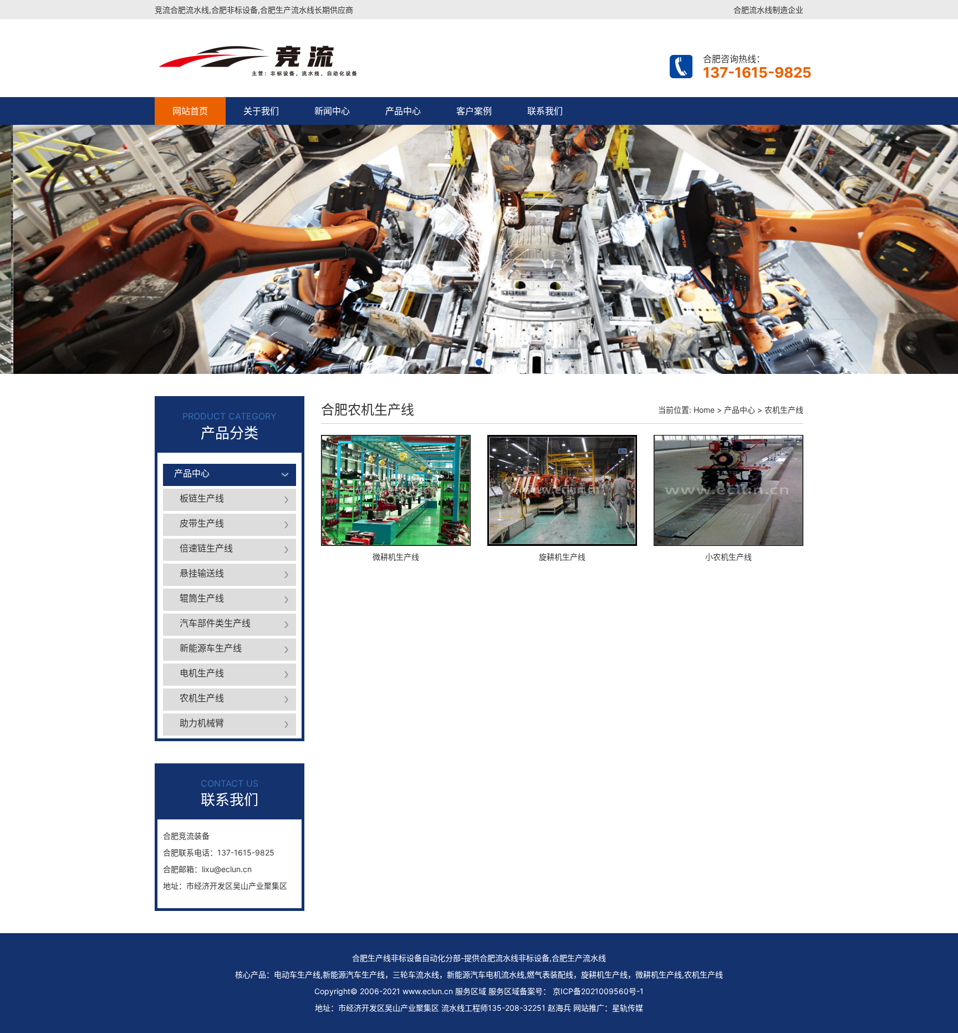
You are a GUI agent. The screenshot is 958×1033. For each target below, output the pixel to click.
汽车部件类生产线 (215, 623)
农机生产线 (202, 697)
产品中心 (403, 111)
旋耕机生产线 (562, 556)
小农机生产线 (728, 556)
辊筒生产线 (202, 598)
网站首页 (190, 111)
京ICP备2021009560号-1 (598, 991)
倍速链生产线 (206, 548)
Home (704, 409)
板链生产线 (202, 498)
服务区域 (503, 991)
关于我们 (261, 111)
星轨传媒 (627, 1007)
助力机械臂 (202, 722)
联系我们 (545, 111)
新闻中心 (332, 111)
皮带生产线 (202, 523)
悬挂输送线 (202, 573)
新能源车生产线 (211, 648)
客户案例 (474, 111)
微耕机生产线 (396, 556)
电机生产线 (202, 672)
